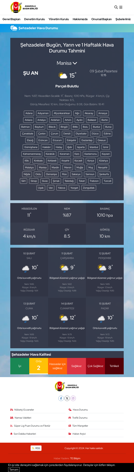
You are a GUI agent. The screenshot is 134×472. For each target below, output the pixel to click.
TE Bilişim (75, 458)
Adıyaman (43, 113)
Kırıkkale (38, 160)
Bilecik (52, 126)
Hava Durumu (80, 409)
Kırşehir (65, 160)
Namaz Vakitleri (23, 417)
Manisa (43, 167)
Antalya (41, 120)
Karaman (64, 154)
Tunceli (107, 181)
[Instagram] (73, 398)
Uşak (40, 187)
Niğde (27, 174)
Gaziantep (86, 140)
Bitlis (75, 126)
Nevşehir (103, 167)
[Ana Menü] (120, 7)
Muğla (79, 167)
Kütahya (103, 160)
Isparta (81, 147)
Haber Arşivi (79, 433)
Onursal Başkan (101, 19)
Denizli (66, 133)
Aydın (79, 120)
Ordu (38, 174)
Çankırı (42, 133)
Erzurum (57, 140)
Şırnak (56, 181)
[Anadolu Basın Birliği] (24, 7)
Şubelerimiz (123, 19)
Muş (90, 167)
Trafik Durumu (79, 417)
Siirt (23, 181)
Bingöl (64, 126)
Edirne (107, 133)
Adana (29, 113)
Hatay (59, 147)
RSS (37, 448)
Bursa (108, 126)
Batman (25, 126)
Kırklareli (52, 160)
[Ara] (116, 7)
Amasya (102, 113)
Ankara (28, 120)
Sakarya (76, 174)
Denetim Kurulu (34, 19)
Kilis (27, 160)
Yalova (61, 187)
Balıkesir (92, 120)
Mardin (55, 167)
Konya (90, 160)
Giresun (102, 140)
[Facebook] (61, 398)
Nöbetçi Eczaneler (24, 409)
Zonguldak (88, 187)
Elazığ (30, 140)
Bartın (104, 120)
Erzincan (43, 140)
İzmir (105, 147)
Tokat (82, 181)
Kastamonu (90, 154)
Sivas (45, 181)
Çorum (54, 133)
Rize (64, 174)
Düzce (95, 133)
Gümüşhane (30, 147)
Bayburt (39, 126)
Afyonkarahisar (62, 113)
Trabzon (94, 181)
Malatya (29, 167)
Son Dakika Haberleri (25, 433)
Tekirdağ (69, 181)
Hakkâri (46, 147)
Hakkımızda (80, 19)
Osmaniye (51, 174)
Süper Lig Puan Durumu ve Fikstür (32, 425)
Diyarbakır (81, 133)
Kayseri (106, 154)
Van (51, 187)
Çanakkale (27, 133)
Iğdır (69, 147)
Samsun (90, 174)
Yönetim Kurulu (59, 19)
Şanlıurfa (104, 174)
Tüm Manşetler (80, 425)
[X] (67, 398)
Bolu (85, 126)
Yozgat (74, 187)
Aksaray (89, 113)
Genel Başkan (11, 19)
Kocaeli (78, 160)
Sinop (34, 181)
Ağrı (77, 113)
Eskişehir (71, 140)
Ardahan (55, 120)
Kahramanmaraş (32, 154)
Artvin (68, 120)
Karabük (50, 154)
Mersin (67, 167)
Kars (77, 154)
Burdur (96, 126)
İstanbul (94, 147)
